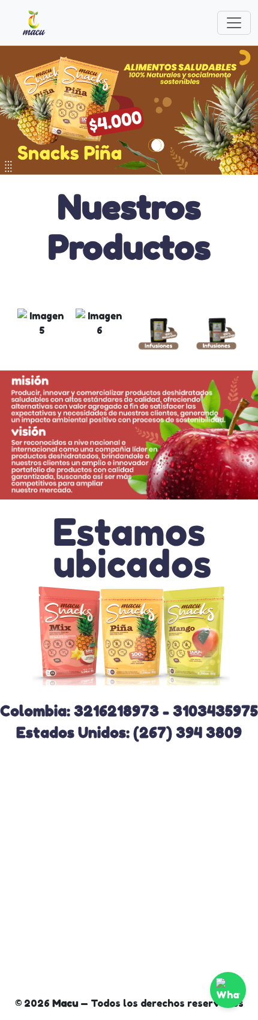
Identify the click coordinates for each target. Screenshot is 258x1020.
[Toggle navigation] (234, 23)
